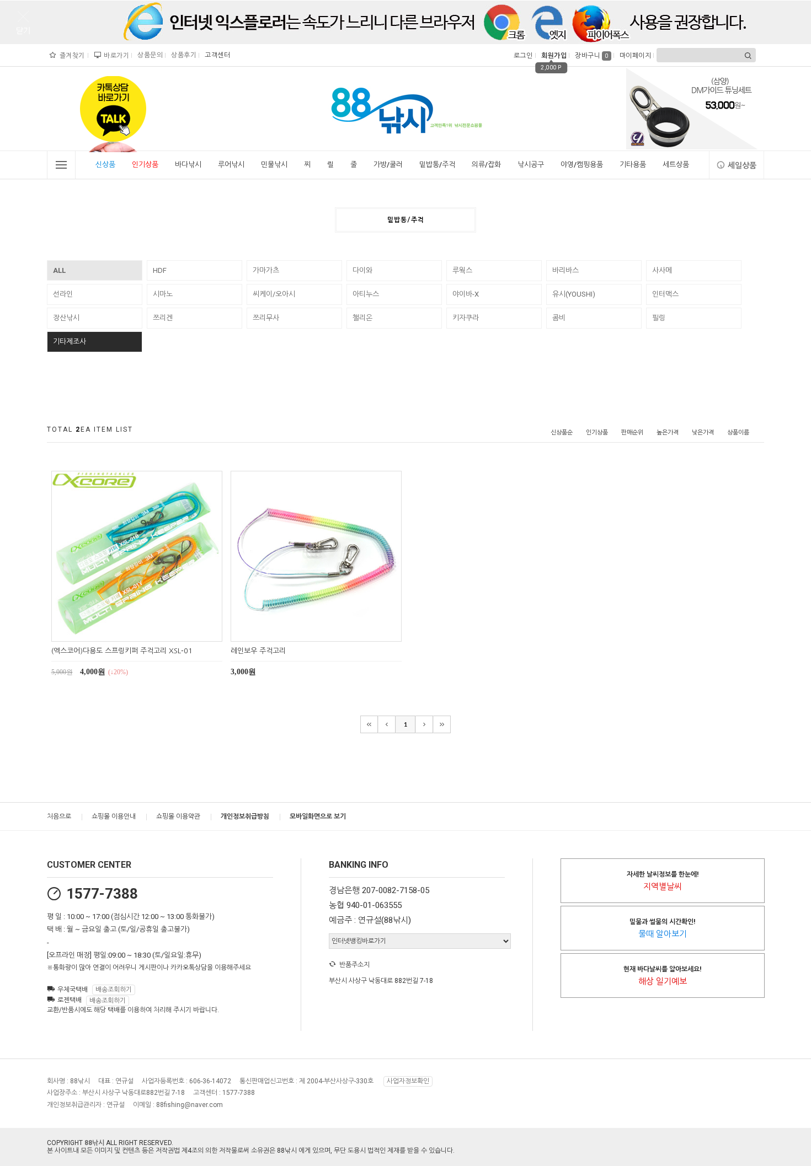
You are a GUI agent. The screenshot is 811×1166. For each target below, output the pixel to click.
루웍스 (462, 270)
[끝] (442, 724)
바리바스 (565, 270)
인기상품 (145, 164)
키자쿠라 (465, 318)
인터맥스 (665, 294)
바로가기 (115, 56)
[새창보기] (149, 631)
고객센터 (216, 55)
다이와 (362, 270)
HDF (160, 270)
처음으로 (59, 816)
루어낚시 (231, 164)
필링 (658, 318)
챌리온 (362, 318)
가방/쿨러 (388, 164)
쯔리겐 (163, 318)
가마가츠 (266, 270)
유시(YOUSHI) (573, 294)
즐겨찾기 (71, 56)
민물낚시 (274, 164)
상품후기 (182, 55)
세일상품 (742, 165)
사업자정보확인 (408, 1081)
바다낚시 (188, 164)
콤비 (558, 318)
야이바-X (465, 294)
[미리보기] (124, 631)
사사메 (662, 270)
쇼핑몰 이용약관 (178, 816)
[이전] (387, 724)
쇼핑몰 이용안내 (114, 816)
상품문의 (148, 55)
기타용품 (633, 164)
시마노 (163, 294)
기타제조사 (69, 341)
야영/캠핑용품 (582, 164)
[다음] (424, 724)
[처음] (369, 724)
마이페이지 (634, 56)
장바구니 (592, 56)
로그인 (522, 56)
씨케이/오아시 (274, 294)
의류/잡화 (486, 164)
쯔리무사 (266, 318)
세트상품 (676, 164)
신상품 (105, 164)
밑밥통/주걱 (437, 164)
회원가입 (552, 56)
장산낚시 (66, 318)
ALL (59, 270)
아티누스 (366, 294)
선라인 (63, 294)
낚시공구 (530, 164)
